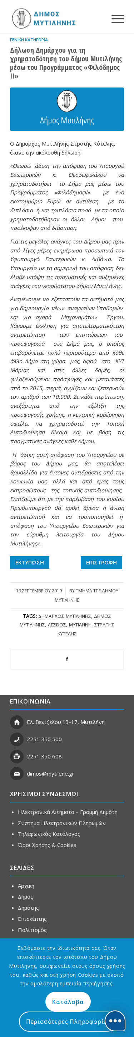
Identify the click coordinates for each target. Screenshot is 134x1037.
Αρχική (26, 885)
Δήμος (25, 896)
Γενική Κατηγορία (29, 39)
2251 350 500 (44, 739)
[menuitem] (114, 18)
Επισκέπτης (32, 918)
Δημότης (28, 907)
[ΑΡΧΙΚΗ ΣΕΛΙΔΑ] (43, 18)
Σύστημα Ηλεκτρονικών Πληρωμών (62, 823)
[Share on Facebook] (67, 659)
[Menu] (114, 18)
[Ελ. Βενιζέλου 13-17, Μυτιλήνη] (17, 722)
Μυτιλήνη (80, 624)
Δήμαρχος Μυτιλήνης (64, 616)
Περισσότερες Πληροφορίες (68, 1022)
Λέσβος (57, 624)
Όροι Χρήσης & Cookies (47, 844)
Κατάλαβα (68, 1002)
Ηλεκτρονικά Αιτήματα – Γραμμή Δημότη (68, 811)
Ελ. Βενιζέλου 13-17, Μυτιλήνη (66, 721)
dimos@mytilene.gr (50, 773)
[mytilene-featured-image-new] (67, 109)
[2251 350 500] (17, 739)
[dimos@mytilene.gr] (17, 774)
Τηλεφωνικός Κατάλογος (49, 833)
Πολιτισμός (32, 929)
